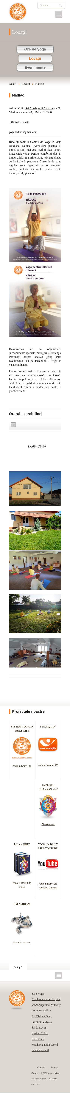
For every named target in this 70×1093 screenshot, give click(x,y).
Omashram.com (21, 942)
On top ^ (18, 967)
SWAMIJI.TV (48, 726)
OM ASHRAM (21, 904)
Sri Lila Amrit (40, 1027)
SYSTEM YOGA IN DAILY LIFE (22, 729)
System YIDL (40, 1033)
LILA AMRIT (22, 844)
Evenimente (35, 67)
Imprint (54, 1067)
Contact (41, 1067)
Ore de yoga (35, 49)
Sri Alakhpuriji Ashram (39, 108)
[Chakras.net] (48, 818)
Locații (35, 58)
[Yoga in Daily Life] (22, 760)
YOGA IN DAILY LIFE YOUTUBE (48, 846)
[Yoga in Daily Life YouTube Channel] (48, 878)
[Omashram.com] (22, 936)
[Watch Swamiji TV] (48, 759)
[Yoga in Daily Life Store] (22, 877)
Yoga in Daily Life (22, 766)
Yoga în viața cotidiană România (18, 13)
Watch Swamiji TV (48, 765)
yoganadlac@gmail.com (23, 132)
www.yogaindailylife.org (46, 1005)
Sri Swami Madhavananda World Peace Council (45, 1044)
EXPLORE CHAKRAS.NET (48, 787)
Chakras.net (48, 824)
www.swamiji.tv (41, 1010)
